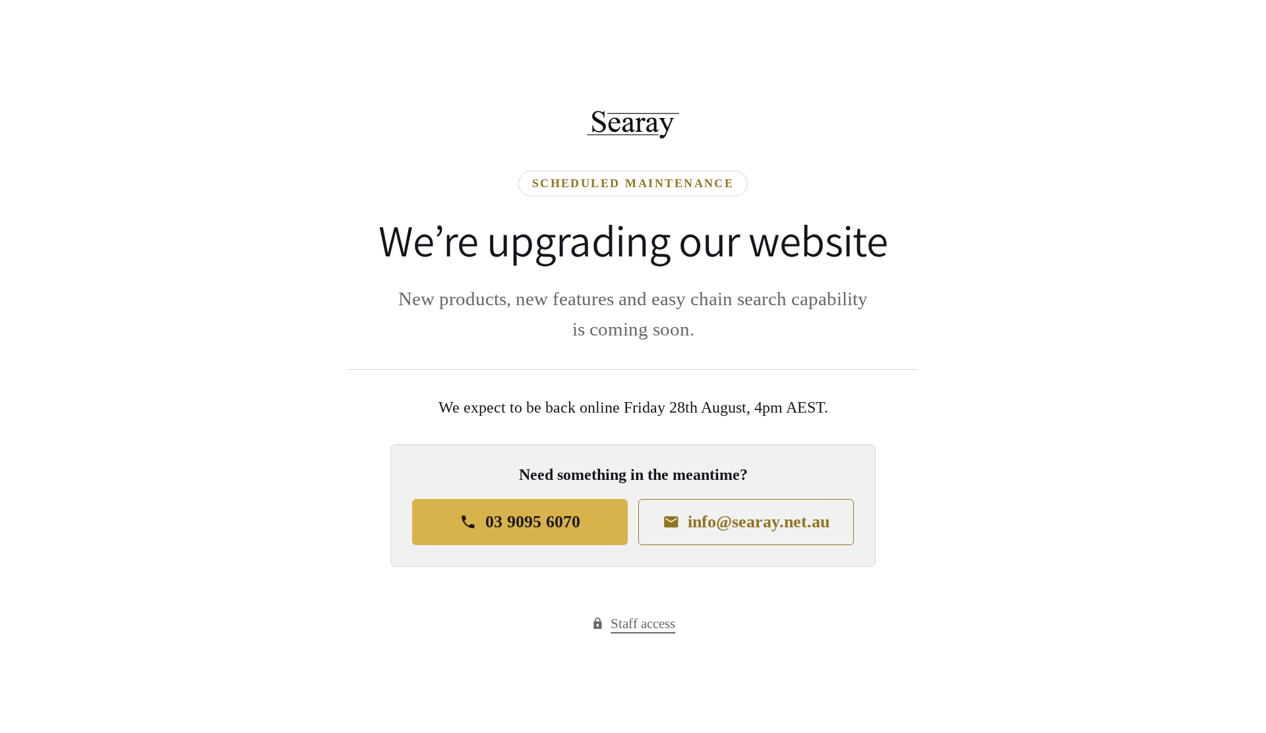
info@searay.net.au (758, 521)
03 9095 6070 (532, 521)
